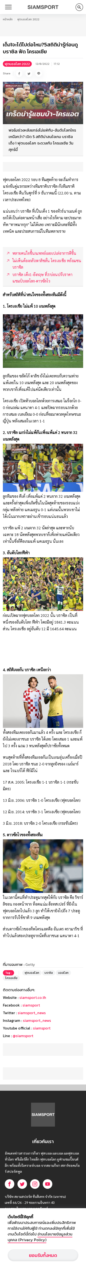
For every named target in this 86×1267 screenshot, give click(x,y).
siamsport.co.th (32, 997)
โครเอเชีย (11, 978)
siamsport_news (32, 1013)
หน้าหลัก (8, 19)
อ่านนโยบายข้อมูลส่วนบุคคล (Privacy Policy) (40, 1237)
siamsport (31, 1005)
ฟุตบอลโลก (32, 973)
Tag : (8, 973)
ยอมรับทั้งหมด (43, 1255)
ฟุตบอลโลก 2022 (28, 19)
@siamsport (23, 1036)
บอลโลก (63, 973)
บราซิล (48, 973)
